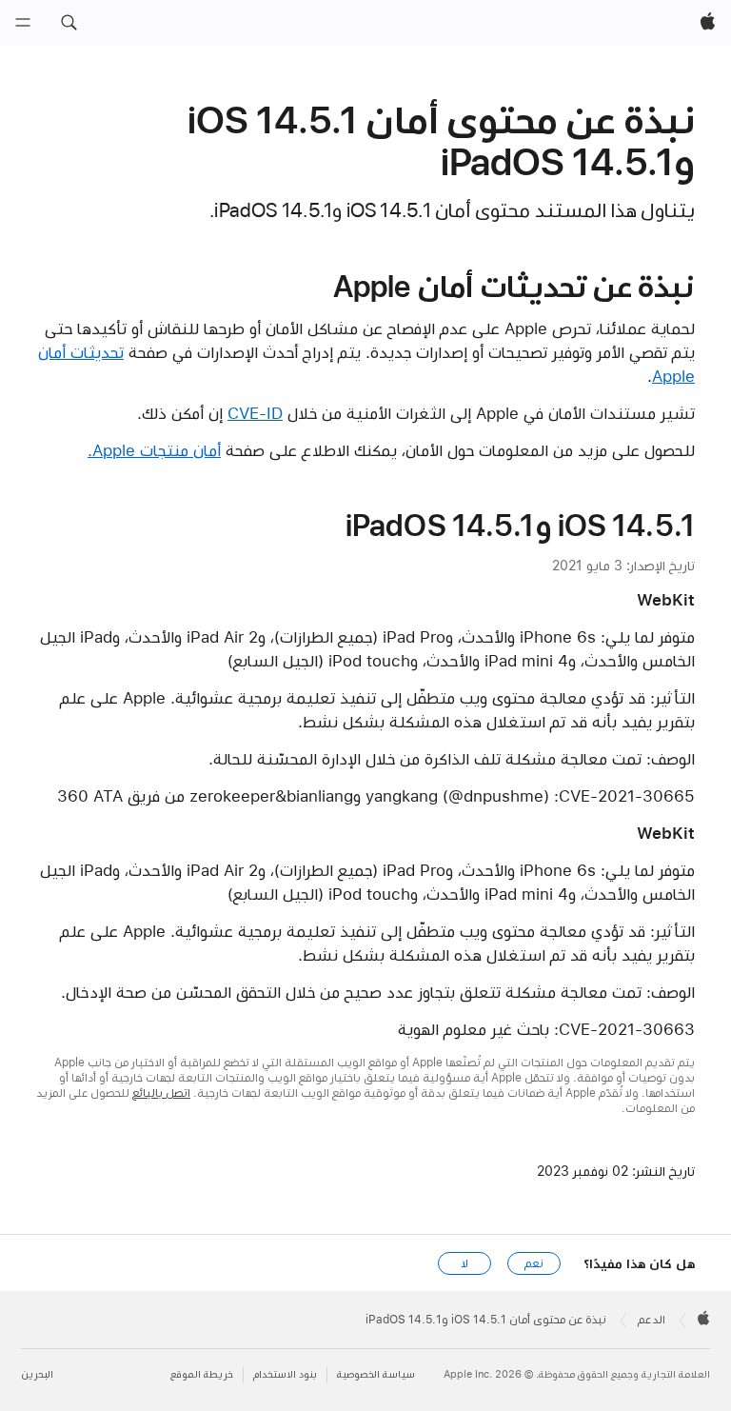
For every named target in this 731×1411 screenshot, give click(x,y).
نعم (533, 1263)
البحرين (37, 1374)
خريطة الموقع (201, 1374)
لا (465, 1263)
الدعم (651, 1319)
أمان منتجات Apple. (154, 450)
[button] (68, 23)
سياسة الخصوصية (376, 1374)
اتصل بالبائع (161, 1093)
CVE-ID (255, 413)
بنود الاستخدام (285, 1374)
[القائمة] (23, 23)
